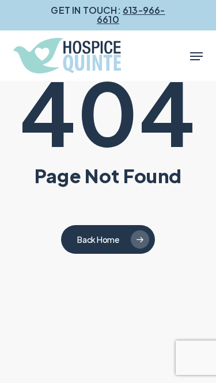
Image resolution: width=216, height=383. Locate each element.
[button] (196, 56)
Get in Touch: (108, 14)
